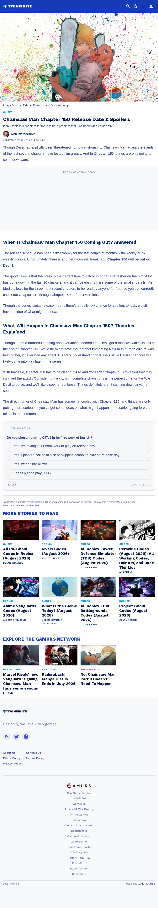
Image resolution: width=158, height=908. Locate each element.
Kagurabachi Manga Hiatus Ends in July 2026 (59, 679)
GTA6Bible (79, 873)
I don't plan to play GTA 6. (33, 473)
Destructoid (79, 830)
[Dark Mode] (136, 6)
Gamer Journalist (79, 836)
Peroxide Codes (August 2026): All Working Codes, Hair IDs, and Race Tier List (136, 558)
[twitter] (16, 737)
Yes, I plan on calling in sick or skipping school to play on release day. (67, 455)
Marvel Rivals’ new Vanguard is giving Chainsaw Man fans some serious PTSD (21, 683)
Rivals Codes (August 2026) (55, 551)
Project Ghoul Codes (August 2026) (133, 610)
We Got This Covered (79, 825)
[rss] (7, 737)
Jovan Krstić (128, 620)
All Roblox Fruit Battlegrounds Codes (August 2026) (95, 613)
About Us (9, 752)
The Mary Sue (79, 852)
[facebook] (26, 737)
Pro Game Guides (79, 793)
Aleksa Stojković (14, 620)
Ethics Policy (11, 758)
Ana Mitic (125, 572)
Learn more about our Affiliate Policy (22, 505)
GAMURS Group (146, 884)
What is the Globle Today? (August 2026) (59, 610)
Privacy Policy (12, 763)
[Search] (128, 6)
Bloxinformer (79, 868)
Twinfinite (79, 798)
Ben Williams (50, 558)
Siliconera (79, 819)
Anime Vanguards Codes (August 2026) (19, 610)
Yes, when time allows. (31, 464)
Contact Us (33, 752)
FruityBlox (79, 863)
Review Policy (35, 758)
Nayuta (114, 349)
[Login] (151, 6)
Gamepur (79, 803)
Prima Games (79, 814)
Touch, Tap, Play (79, 857)
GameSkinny (79, 841)
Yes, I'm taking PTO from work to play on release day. (55, 446)
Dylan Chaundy (13, 563)
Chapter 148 (114, 372)
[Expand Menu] (143, 6)
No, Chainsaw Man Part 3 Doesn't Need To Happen (98, 679)
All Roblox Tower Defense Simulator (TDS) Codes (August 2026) (98, 556)
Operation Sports (79, 846)
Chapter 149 (29, 349)
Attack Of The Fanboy (79, 809)
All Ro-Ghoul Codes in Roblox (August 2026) (18, 553)
